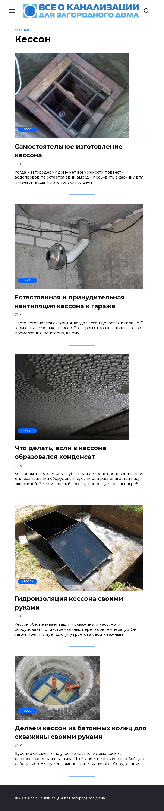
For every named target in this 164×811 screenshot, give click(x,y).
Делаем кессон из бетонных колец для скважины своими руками (81, 732)
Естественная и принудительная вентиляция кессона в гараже (70, 301)
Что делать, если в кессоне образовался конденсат (60, 452)
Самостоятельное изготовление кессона (69, 151)
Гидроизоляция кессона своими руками (69, 603)
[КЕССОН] (72, 136)
